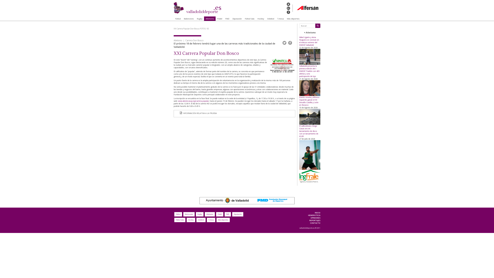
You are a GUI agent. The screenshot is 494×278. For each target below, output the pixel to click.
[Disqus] (234, 154)
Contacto (315, 223)
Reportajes (314, 220)
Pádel (219, 18)
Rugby (199, 18)
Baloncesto (189, 18)
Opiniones (315, 218)
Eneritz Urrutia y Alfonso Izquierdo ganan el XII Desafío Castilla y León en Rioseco (309, 101)
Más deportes (293, 18)
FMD (227, 18)
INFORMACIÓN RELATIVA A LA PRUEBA (200, 113)
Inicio (317, 212)
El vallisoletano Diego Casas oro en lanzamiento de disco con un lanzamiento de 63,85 (308, 131)
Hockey (260, 18)
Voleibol (270, 18)
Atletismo (210, 18)
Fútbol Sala (249, 18)
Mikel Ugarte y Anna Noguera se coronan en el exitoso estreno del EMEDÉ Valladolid (309, 41)
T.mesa (280, 18)
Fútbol (178, 18)
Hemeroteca (314, 215)
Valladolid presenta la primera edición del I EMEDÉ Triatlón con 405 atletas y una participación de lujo (309, 71)
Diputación (237, 18)
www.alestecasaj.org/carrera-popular (193, 101)
